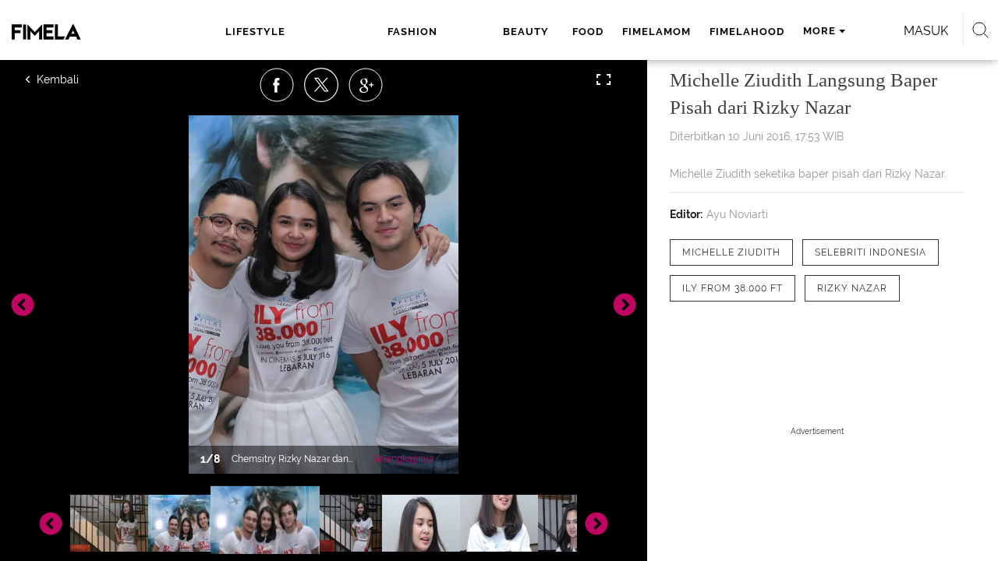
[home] (76, 32)
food (587, 31)
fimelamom (656, 31)
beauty (526, 31)
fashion (412, 31)
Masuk (926, 30)
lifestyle (255, 31)
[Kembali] (81, 79)
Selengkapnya (403, 458)
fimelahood (747, 31)
